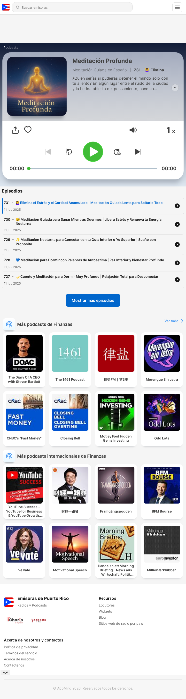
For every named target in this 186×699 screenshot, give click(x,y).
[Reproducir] (93, 152)
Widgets (105, 611)
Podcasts (10, 47)
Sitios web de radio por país (121, 623)
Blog (102, 617)
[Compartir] (15, 130)
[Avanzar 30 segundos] (117, 151)
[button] (133, 130)
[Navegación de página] (177, 7)
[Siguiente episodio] (136, 151)
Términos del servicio (20, 653)
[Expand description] (175, 87)
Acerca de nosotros (19, 659)
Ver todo (171, 321)
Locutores (107, 605)
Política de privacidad (21, 647)
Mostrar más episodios (93, 300)
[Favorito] (28, 130)
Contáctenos (14, 665)
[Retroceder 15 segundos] (68, 151)
